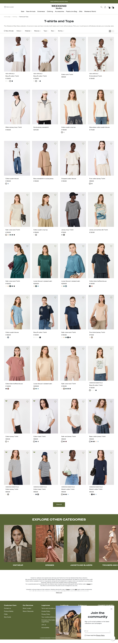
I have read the (95, 635)
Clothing (14, 16)
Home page (7, 16)
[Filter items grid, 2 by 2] (113, 31)
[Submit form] (110, 631)
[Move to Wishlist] (27, 40)
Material (27, 30)
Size (52, 30)
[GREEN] (10, 234)
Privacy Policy (45, 614)
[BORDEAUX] (66, 441)
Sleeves (36, 30)
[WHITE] (6, 81)
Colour (19, 30)
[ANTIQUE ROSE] (34, 286)
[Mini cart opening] (114, 7)
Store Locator (27, 608)
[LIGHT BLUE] (98, 441)
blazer (89, 584)
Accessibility (45, 627)
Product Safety (8, 611)
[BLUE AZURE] (38, 286)
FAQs (6, 614)
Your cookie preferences (49, 617)
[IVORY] (6, 234)
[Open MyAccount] (106, 7)
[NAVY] (12, 81)
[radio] (6, 81)
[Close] (111, 609)
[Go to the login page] (105, 7)
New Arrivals (10, 30)
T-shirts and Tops (23, 16)
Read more (59, 592)
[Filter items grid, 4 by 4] (110, 31)
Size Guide (7, 617)
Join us (43, 624)
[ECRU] (8, 441)
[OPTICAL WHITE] (34, 441)
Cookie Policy (45, 611)
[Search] (101, 7)
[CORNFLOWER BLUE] (8, 183)
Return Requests (28, 611)
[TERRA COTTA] (91, 286)
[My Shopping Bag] (112, 7)
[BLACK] (14, 234)
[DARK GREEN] (36, 286)
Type (45, 30)
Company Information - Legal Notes (48, 621)
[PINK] (8, 234)
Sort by (60, 30)
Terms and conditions (48, 608)
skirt (76, 589)
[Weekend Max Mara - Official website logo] (59, 7)
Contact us (7, 608)
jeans (68, 589)
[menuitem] (23, 12)
